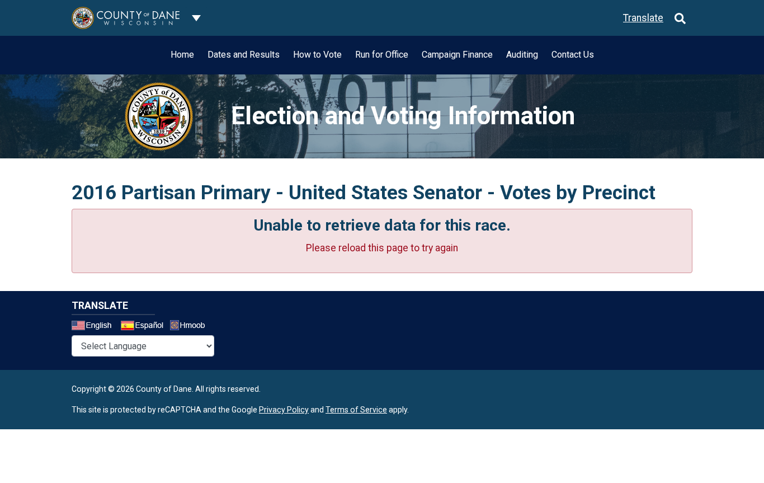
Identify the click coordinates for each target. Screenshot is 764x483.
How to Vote (317, 54)
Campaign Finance (457, 54)
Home (182, 54)
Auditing (522, 54)
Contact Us (572, 54)
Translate (643, 18)
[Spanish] (144, 327)
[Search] (680, 18)
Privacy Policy (284, 409)
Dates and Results (243, 54)
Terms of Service (356, 409)
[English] (95, 327)
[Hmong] (191, 326)
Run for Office (381, 54)
